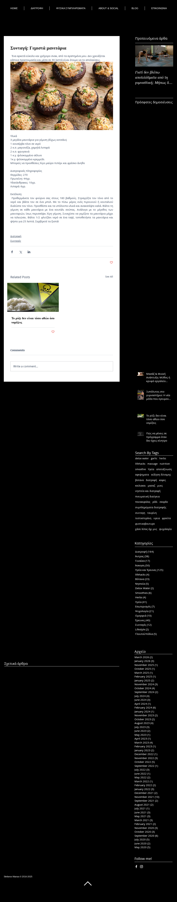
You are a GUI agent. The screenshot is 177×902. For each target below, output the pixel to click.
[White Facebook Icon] (136, 867)
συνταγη (140, 512)
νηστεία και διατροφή (148, 491)
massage (152, 463)
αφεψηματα (142, 474)
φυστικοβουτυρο (145, 523)
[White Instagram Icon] (141, 867)
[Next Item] (167, 56)
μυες (160, 485)
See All (109, 276)
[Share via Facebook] (12, 252)
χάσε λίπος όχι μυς (146, 529)
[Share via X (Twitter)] (20, 252)
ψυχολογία (165, 529)
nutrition (165, 463)
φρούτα (166, 518)
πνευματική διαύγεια (147, 496)
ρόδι (154, 501)
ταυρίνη (152, 512)
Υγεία (151, 469)
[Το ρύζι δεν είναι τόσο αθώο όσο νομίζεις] (33, 297)
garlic (154, 458)
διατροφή (151, 480)
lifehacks (140, 463)
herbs (162, 458)
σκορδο (164, 501)
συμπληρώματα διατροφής (150, 507)
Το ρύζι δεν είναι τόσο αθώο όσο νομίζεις (32, 320)
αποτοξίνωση (164, 469)
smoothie (140, 469)
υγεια (156, 518)
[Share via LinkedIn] (29, 252)
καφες (162, 480)
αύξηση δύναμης (161, 474)
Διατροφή (15, 236)
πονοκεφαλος (142, 501)
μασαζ (151, 485)
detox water (142, 458)
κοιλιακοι (140, 485)
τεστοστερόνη (143, 518)
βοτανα (139, 480)
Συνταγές (15, 240)
